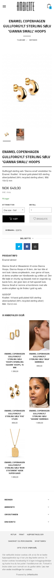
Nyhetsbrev (40, 541)
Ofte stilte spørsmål (27, 547)
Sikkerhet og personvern (20, 541)
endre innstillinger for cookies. (19, 569)
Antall (32, 204)
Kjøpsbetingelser (35, 534)
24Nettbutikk (32, 574)
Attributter (8, 204)
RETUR (13, 534)
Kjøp (15, 218)
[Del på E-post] (35, 246)
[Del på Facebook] (27, 246)
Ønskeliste (42, 218)
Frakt (21, 534)
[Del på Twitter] (19, 246)
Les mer (45, 566)
